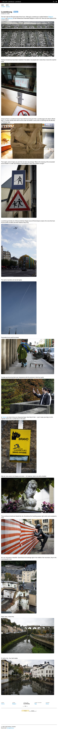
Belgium (50, 17)
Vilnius (47, 703)
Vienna (4, 417)
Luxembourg (11, 1)
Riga (36, 703)
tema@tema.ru (10, 728)
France (3, 18)
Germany (10, 18)
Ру (53, 1)
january (8, 6)
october (3, 6)
